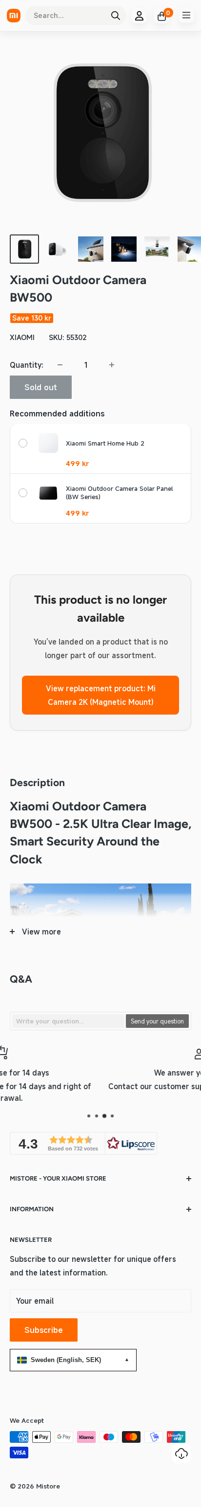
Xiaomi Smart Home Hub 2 (105, 443)
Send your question (157, 1021)
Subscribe (43, 1330)
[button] (83, 1143)
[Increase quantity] (111, 365)
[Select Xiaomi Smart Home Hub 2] (23, 443)
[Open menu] (186, 15)
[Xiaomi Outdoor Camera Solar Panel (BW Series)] (48, 492)
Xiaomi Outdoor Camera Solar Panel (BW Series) (119, 493)
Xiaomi (22, 337)
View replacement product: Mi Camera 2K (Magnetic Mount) (101, 695)
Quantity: (26, 365)
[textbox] (68, 1021)
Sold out (40, 387)
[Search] (115, 15)
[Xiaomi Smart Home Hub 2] (48, 443)
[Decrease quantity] (60, 365)
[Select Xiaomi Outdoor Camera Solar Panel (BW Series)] (23, 492)
